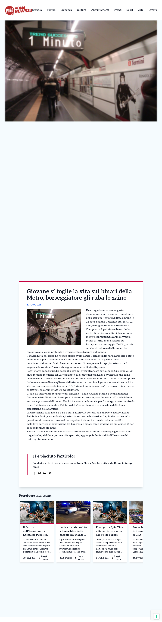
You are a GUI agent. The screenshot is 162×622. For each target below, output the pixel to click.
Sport (130, 10)
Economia (66, 10)
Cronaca (37, 10)
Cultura (81, 10)
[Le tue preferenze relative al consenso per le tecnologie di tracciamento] (156, 616)
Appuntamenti (100, 10)
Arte (140, 10)
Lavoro (153, 10)
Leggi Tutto (44, 558)
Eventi (118, 10)
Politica (51, 10)
